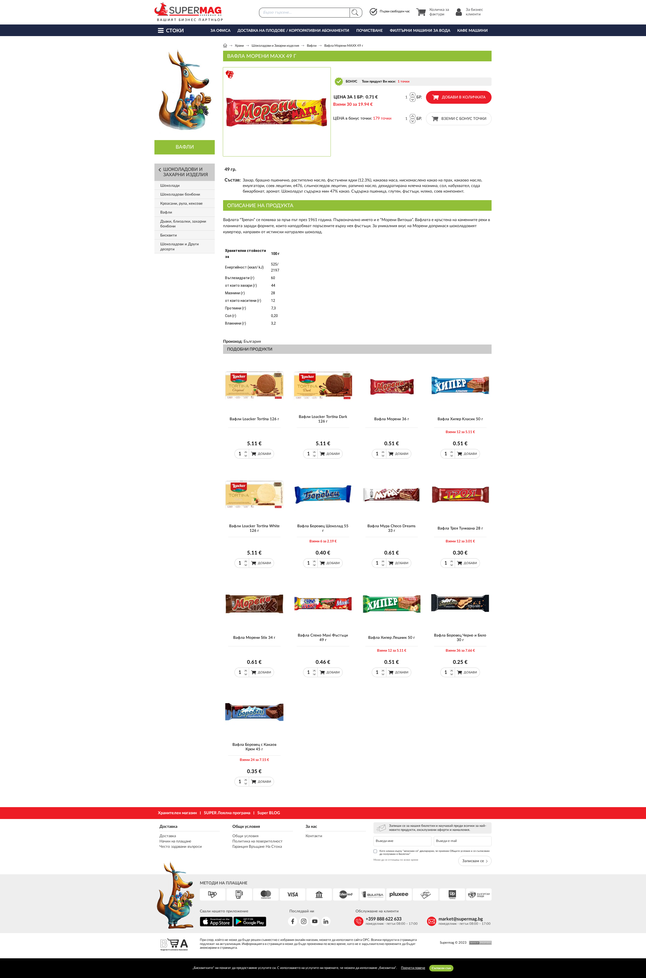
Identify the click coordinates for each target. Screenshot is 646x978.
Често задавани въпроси (180, 847)
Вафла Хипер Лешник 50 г (391, 638)
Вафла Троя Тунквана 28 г (460, 528)
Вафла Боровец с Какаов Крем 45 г (254, 747)
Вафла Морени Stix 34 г (254, 638)
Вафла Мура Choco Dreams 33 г (391, 528)
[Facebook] (292, 921)
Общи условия (246, 827)
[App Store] (216, 925)
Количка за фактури (439, 12)
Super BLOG (268, 813)
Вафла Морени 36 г (391, 419)
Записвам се (473, 861)
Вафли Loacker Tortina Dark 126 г (323, 419)
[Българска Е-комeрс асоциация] (174, 945)
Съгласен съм (441, 968)
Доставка (168, 827)
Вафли (311, 45)
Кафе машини (472, 31)
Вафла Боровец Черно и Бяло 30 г (460, 637)
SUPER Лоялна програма (227, 813)
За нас (311, 827)
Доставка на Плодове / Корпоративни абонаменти (293, 31)
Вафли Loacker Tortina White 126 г (254, 528)
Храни (239, 45)
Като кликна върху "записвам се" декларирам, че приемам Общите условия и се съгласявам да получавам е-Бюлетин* (435, 852)
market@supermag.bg (461, 919)
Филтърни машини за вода (420, 31)
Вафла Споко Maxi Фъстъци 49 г (323, 637)
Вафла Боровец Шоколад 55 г (322, 528)
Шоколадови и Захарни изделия (275, 45)
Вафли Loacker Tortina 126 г (254, 419)
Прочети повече (413, 968)
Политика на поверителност (257, 841)
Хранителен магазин (177, 813)
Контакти (314, 836)
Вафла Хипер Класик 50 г (460, 419)
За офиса (220, 31)
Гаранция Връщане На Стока (257, 847)
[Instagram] (303, 921)
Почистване (369, 31)
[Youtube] (314, 921)
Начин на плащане (175, 841)
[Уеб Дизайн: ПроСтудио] (479, 943)
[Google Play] (249, 925)
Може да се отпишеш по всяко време (395, 860)
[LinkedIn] (326, 921)
